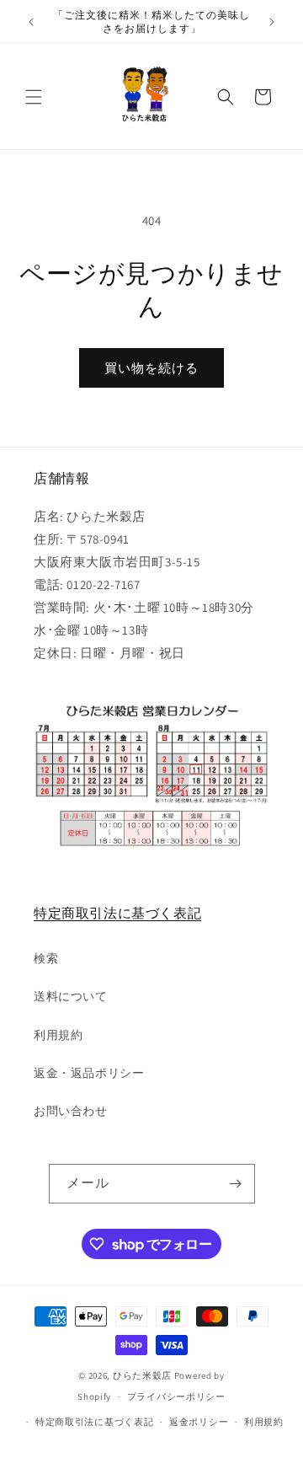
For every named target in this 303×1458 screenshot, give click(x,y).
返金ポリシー (198, 1422)
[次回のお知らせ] (271, 21)
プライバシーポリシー (176, 1396)
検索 (46, 958)
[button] (33, 96)
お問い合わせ (71, 1110)
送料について (71, 996)
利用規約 (58, 1035)
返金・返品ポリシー (89, 1072)
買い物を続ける (151, 368)
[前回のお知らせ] (31, 21)
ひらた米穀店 (142, 1375)
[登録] (235, 1183)
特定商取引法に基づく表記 (117, 913)
